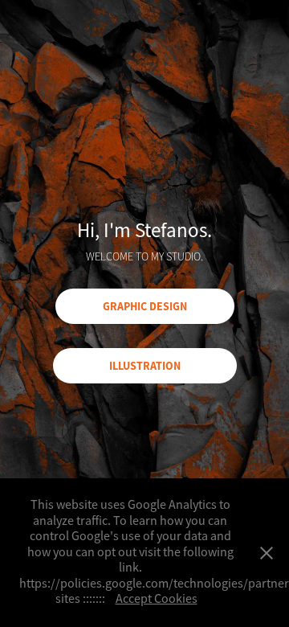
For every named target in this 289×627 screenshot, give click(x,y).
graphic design (145, 306)
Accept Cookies (156, 599)
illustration (145, 366)
